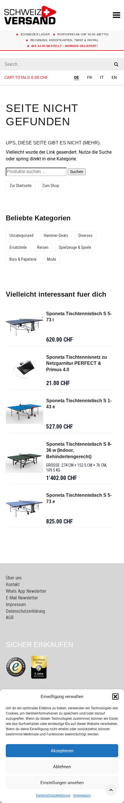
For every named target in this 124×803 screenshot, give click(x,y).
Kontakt (13, 584)
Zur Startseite (21, 185)
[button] (115, 696)
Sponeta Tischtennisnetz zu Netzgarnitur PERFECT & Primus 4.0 (76, 363)
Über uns (14, 578)
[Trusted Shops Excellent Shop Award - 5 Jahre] (39, 667)
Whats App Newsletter (26, 591)
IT (102, 77)
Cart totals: (26, 77)
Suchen (76, 171)
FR (89, 77)
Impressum (82, 795)
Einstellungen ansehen (62, 782)
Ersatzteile (18, 247)
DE (76, 77)
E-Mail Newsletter (22, 598)
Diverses (85, 235)
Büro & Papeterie (23, 259)
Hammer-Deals (56, 235)
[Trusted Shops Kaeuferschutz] (16, 667)
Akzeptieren (62, 750)
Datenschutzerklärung (53, 795)
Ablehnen (62, 766)
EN (114, 77)
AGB (10, 617)
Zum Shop (50, 185)
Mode (51, 259)
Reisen (42, 247)
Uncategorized (21, 235)
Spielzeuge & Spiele (75, 247)
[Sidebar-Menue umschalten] (62, 85)
